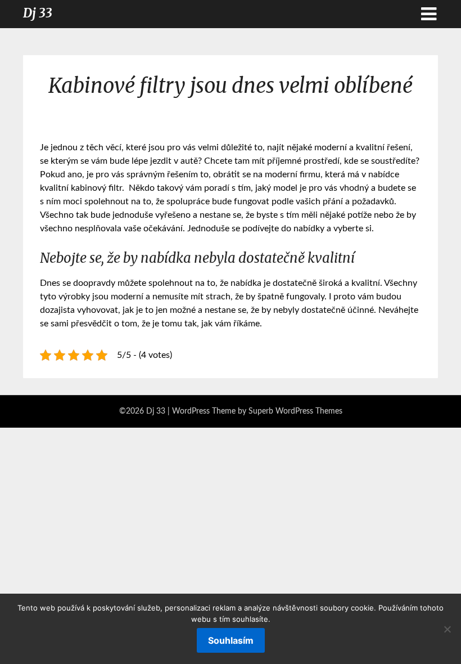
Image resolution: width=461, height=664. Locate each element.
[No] (447, 629)
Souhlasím (231, 640)
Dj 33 (37, 13)
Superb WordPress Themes (295, 411)
